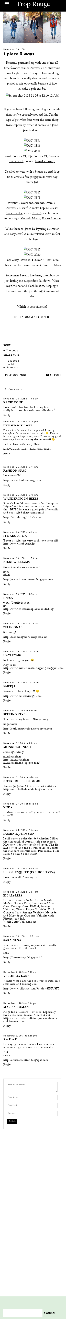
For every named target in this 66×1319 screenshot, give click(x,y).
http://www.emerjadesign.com (22, 696)
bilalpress (12, 895)
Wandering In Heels (21, 499)
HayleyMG (12, 655)
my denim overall (40, 439)
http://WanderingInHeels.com (22, 517)
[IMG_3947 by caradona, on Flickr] (32, 250)
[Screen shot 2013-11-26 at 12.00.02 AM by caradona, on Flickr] (32, 96)
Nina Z (36, 213)
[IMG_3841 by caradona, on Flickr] (32, 151)
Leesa (8, 598)
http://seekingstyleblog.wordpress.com (27, 729)
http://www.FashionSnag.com (22, 480)
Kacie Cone (13, 402)
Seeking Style (15, 714)
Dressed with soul (18, 425)
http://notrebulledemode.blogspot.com (27, 789)
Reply (7, 415)
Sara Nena (12, 940)
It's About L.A (15, 536)
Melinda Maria (30, 219)
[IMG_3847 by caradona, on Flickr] (32, 193)
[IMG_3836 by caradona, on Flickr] (32, 146)
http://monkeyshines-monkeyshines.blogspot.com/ (21, 761)
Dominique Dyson (19, 834)
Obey (15, 260)
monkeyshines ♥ (17, 747)
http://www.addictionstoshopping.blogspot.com (33, 668)
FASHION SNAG (15, 471)
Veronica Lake (16, 976)
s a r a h (10, 1039)
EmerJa (9, 686)
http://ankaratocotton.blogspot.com (25, 1060)
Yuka (7, 807)
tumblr (10, 364)
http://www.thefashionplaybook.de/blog (28, 609)
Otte (56, 260)
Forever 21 (19, 156)
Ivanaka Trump (45, 161)
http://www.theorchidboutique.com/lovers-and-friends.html (30, 1020)
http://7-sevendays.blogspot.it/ (22, 957)
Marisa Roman (16, 1007)
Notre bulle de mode (22, 781)
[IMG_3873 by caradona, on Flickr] (32, 198)
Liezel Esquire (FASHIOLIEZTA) (29, 872)
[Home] (33, 5)
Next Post (53, 375)
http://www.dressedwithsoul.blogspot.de (27, 449)
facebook (12, 361)
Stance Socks (14, 213)
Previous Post (16, 375)
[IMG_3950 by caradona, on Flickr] (32, 255)
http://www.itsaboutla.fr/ (19, 544)
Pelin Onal (13, 627)
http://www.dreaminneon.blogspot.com (28, 579)
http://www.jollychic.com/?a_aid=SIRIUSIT (31, 988)
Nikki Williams (16, 562)
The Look (12, 351)
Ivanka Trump (21, 265)
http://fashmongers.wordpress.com (25, 637)
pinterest (12, 368)
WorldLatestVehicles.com (19, 922)
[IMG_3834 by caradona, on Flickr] (32, 141)
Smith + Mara (52, 265)
